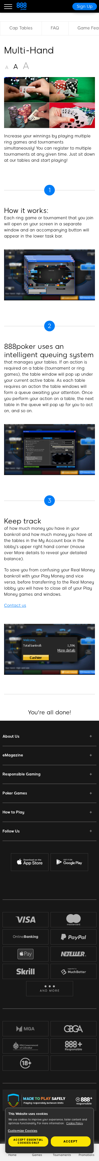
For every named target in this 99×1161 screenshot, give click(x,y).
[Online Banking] (25, 937)
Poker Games (15, 793)
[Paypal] (73, 937)
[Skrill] (25, 971)
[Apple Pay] (25, 954)
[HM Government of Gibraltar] (25, 1046)
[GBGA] (73, 1028)
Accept (70, 1141)
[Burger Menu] (8, 6)
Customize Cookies (22, 1131)
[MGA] (25, 1029)
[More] (49, 988)
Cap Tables (20, 28)
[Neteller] (73, 954)
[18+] (25, 1063)
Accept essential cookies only (28, 1141)
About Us (11, 736)
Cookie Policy (74, 1123)
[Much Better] (73, 971)
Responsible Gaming (21, 774)
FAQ (55, 28)
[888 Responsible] (73, 1046)
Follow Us (11, 831)
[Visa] (26, 919)
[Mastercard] (74, 919)
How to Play (13, 812)
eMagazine (13, 755)
